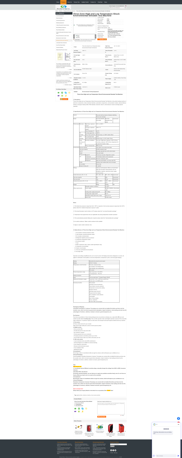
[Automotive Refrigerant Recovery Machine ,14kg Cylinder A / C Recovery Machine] (121, 428)
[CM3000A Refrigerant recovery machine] (100, 427)
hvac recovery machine (95, 395)
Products (63, 2)
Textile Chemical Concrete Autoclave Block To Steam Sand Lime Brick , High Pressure (64, 445)
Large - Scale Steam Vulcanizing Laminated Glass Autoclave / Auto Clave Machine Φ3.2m (99, 448)
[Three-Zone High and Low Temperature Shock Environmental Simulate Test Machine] (85, 25)
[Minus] (178, 424)
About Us (69, 2)
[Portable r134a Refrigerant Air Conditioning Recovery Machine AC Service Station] (111, 428)
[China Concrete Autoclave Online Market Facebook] (113, 450)
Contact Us (93, 2)
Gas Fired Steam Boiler (60, 45)
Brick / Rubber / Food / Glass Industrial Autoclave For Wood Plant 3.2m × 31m (82, 448)
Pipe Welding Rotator (60, 29)
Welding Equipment (60, 22)
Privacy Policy (62, 457)
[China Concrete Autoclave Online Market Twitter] (115, 450)
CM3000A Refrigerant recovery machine (100, 432)
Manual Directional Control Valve (62, 35)
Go (125, 7)
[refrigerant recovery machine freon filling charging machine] (79, 427)
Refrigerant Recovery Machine (69, 11)
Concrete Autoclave (60, 15)
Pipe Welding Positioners (61, 27)
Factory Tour (77, 2)
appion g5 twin (79, 395)
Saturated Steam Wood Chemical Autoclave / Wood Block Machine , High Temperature (82, 451)
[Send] (178, 455)
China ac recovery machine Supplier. (72, 457)
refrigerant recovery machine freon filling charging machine (78, 432)
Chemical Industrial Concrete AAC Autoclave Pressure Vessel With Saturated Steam (63, 448)
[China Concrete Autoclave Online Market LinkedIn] (111, 450)
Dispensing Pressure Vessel (61, 49)
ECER (120, 457)
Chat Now (100, 2)
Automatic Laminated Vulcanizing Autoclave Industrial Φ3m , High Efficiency (99, 445)
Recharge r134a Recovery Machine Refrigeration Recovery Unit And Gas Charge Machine (89, 434)
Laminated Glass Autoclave (61, 42)
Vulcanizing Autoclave (60, 20)
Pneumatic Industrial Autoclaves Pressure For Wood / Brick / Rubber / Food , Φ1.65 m (82, 445)
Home (57, 2)
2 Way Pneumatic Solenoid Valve (62, 25)
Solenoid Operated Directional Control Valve (63, 33)
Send (112, 446)
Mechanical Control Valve (61, 38)
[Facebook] (178, 418)
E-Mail (111, 452)
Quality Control (85, 2)
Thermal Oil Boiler (59, 47)
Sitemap (115, 452)
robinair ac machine (87, 395)
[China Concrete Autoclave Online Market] (63, 7)
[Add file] (154, 455)
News (105, 2)
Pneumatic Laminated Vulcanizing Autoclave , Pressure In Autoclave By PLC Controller (100, 452)
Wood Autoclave (59, 18)
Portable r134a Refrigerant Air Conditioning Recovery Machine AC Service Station (110, 434)
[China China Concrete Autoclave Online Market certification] (60, 56)
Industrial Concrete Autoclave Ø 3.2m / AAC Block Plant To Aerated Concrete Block (64, 452)
